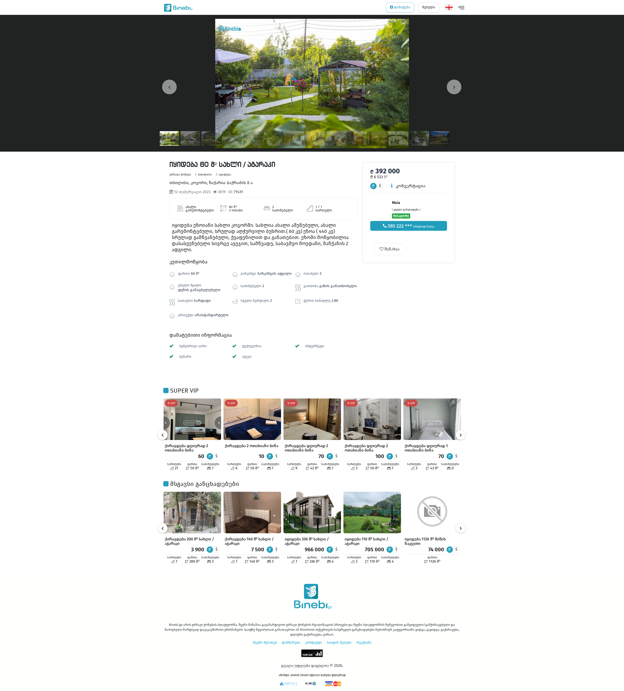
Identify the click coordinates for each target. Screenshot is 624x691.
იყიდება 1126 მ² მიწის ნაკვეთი (425, 541)
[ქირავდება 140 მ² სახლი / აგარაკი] (252, 512)
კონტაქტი (313, 642)
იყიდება (225, 174)
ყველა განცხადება (406, 209)
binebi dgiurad (310, 675)
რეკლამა (363, 642)
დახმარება (291, 642)
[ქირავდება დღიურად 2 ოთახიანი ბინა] (192, 419)
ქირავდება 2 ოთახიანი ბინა (251, 445)
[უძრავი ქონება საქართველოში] (177, 7)
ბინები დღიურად (333, 675)
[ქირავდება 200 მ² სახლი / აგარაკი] (192, 512)
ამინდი (284, 675)
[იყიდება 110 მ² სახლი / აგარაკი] (372, 512)
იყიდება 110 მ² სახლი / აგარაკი (366, 541)
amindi (294, 675)
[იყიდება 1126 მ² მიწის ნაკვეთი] (432, 512)
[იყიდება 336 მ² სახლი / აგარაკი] (312, 512)
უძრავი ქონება (180, 174)
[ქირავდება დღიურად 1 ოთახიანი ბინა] (432, 419)
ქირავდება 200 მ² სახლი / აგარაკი (189, 541)
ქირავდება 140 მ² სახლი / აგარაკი (249, 541)
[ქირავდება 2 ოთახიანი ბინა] (252, 419)
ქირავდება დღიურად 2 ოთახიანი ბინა (186, 447)
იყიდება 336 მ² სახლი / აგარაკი (307, 541)
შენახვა (391, 249)
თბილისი (205, 174)
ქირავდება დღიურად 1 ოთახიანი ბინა (426, 447)
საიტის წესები (339, 642)
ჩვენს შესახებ (265, 642)
